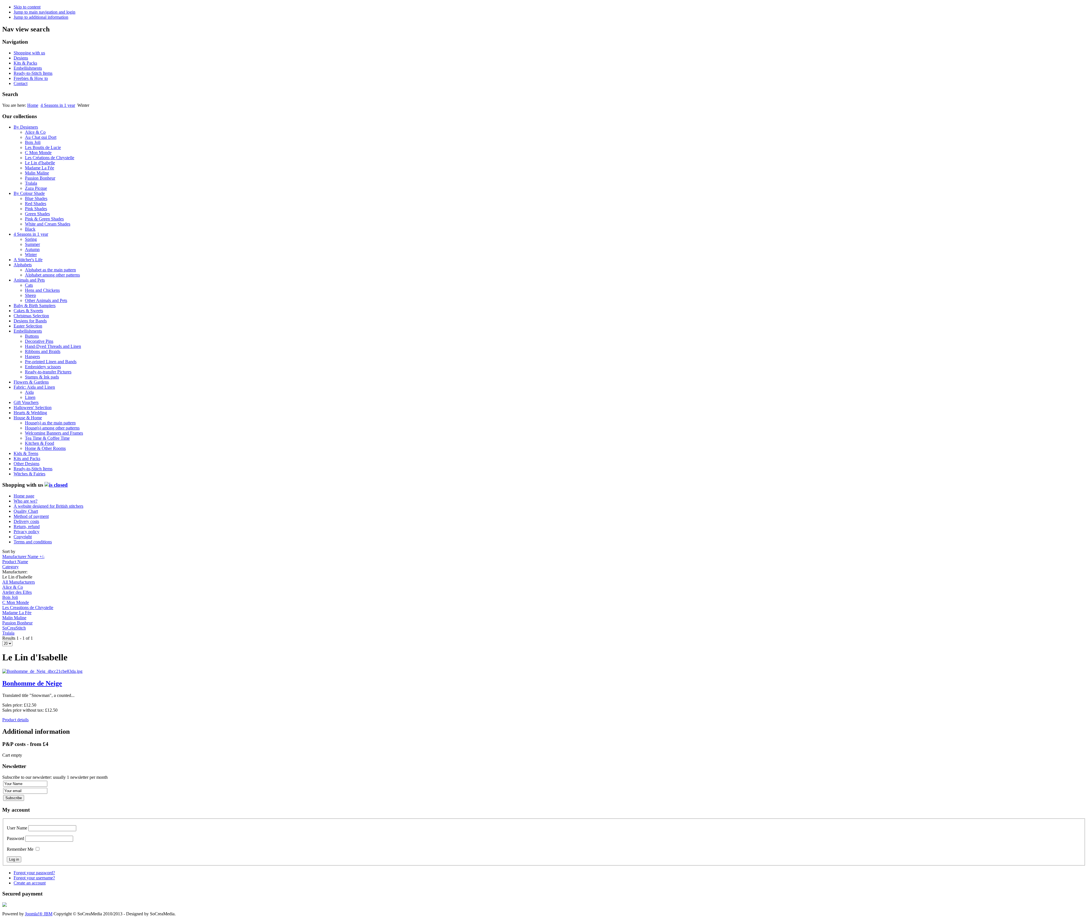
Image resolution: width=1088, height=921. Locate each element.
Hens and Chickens (42, 290)
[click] (56, 485)
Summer (32, 244)
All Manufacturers (18, 582)
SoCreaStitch (14, 628)
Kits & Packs (25, 63)
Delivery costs (26, 521)
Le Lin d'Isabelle (40, 162)
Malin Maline (37, 173)
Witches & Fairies (29, 473)
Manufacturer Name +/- (23, 556)
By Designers (26, 127)
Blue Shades (36, 198)
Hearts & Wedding (30, 412)
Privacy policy (26, 531)
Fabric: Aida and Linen (34, 387)
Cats (29, 285)
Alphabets (23, 264)
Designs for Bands (30, 320)
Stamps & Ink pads (42, 377)
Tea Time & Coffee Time (47, 438)
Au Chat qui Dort (40, 137)
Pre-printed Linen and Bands (50, 361)
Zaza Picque (36, 188)
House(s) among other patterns (52, 428)
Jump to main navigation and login (44, 12)
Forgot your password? (34, 872)
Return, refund (27, 526)
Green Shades (37, 213)
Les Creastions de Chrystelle (27, 607)
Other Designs (26, 463)
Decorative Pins (39, 341)
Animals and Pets (29, 280)
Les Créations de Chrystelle (49, 157)
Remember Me (20, 849)
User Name (17, 828)
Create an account (30, 882)
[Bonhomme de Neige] (42, 671)
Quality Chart (26, 511)
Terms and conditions (33, 541)
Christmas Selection (31, 315)
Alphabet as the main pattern (50, 269)
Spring (31, 239)
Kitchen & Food (39, 443)
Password (15, 838)
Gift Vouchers (26, 402)
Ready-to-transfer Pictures (48, 371)
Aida (29, 392)
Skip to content (27, 7)
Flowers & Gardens (31, 382)
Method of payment (31, 516)
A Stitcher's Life (28, 259)
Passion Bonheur (40, 178)
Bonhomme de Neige (32, 683)
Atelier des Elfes (17, 592)
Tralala (31, 183)
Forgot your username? (34, 877)
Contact (20, 83)
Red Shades (35, 203)
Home (32, 105)
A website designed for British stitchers (48, 506)
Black (30, 229)
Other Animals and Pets (46, 300)
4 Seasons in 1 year (58, 105)
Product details (15, 719)
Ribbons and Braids (42, 351)
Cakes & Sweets (28, 310)
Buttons (32, 336)
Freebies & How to (31, 78)
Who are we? (25, 501)
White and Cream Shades (47, 224)
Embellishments (28, 68)
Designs (21, 58)
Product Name (15, 561)
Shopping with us (29, 52)
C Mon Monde (38, 152)
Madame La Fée (39, 167)
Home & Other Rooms (45, 448)
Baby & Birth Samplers (35, 305)
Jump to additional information (41, 17)
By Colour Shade (29, 193)
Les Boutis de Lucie (43, 147)
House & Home (28, 417)
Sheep (30, 295)
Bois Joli (33, 142)
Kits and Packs (27, 458)
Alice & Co (35, 132)
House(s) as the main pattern (50, 422)
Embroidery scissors (43, 366)
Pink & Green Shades (44, 218)
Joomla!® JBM (38, 913)
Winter (31, 254)
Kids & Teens (26, 453)
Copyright (23, 536)
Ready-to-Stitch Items (33, 73)
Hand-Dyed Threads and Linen (53, 346)
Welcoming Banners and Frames (54, 433)
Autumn (32, 249)
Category (10, 566)
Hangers (32, 356)
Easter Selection (28, 326)
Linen (30, 397)
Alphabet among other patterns (52, 275)
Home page (24, 496)
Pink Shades (36, 208)
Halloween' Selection (33, 407)
